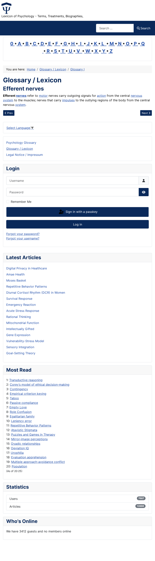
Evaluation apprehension (28, 457)
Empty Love (18, 407)
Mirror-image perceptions (29, 439)
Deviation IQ (20, 448)
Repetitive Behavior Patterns (31, 425)
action (101, 96)
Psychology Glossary (21, 142)
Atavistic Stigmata (24, 430)
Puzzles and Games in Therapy (33, 434)
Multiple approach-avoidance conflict (38, 462)
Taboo (14, 398)
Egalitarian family (22, 416)
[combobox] (115, 28)
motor (43, 96)
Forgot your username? (22, 238)
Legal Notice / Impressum (24, 155)
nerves (21, 96)
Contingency (19, 389)
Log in (77, 224)
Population (19, 466)
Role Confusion (21, 412)
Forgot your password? (23, 234)
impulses (68, 100)
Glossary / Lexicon (19, 149)
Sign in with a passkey (81, 212)
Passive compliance (24, 403)
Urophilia (17, 453)
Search (145, 28)
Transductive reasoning (26, 380)
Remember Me (21, 202)
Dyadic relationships (25, 444)
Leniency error (21, 421)
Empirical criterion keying (28, 394)
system (20, 105)
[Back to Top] (148, 554)
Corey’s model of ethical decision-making (39, 384)
